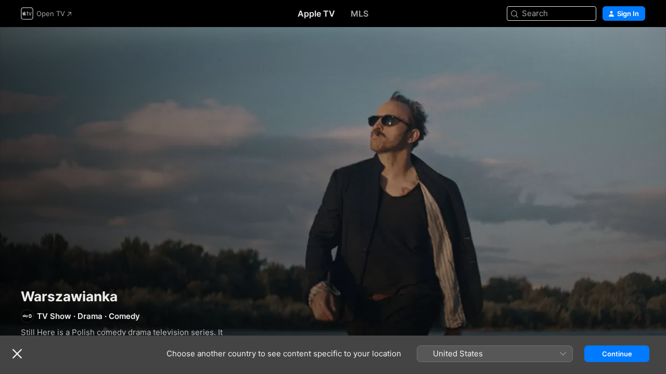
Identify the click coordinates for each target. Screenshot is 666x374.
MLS (359, 13)
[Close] (17, 353)
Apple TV (316, 13)
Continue (617, 354)
